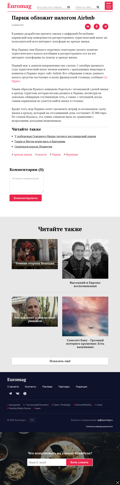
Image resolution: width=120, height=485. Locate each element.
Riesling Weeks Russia (19, 408)
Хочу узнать (79, 462)
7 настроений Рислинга (35, 405)
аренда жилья (22, 154)
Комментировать (26, 198)
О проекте (13, 386)
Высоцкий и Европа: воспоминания (85, 284)
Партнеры (64, 386)
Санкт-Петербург (61, 405)
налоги (41, 154)
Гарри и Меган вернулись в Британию (40, 141)
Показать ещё (60, 361)
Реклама (47, 386)
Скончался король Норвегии (33, 146)
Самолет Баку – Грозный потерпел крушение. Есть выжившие (85, 343)
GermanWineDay (82, 405)
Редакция (81, 386)
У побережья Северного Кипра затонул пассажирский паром (55, 136)
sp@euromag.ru (105, 420)
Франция (71, 154)
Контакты (30, 386)
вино (37, 408)
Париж (55, 154)
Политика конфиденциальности (99, 427)
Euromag (19, 5)
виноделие (13, 405)
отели (98, 405)
